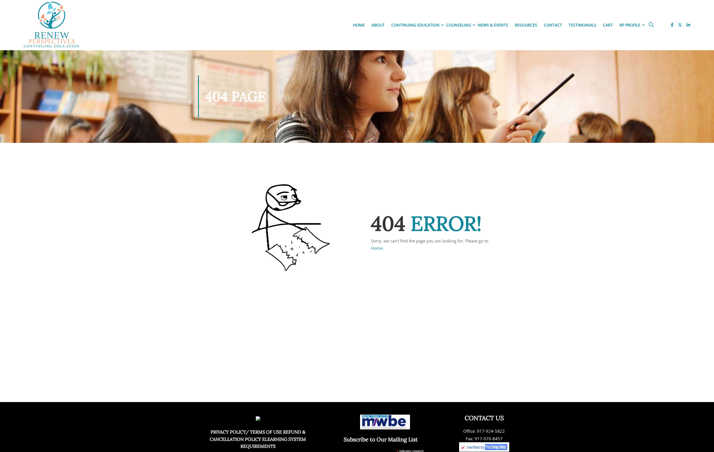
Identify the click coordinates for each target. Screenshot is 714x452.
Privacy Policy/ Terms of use (246, 432)
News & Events (493, 25)
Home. (377, 248)
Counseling (458, 25)
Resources (526, 25)
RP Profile (629, 25)
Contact (553, 25)
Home (359, 25)
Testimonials (582, 25)
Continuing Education (415, 25)
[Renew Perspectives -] (51, 25)
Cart (608, 25)
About (378, 25)
